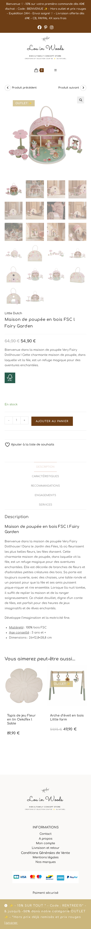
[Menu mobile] (55, 70)
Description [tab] (45, 466)
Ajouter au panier (52, 421)
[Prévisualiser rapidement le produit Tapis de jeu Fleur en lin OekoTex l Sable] (42, 673)
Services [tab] (45, 504)
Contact (45, 833)
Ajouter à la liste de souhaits (32, 444)
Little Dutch (13, 313)
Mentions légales (46, 857)
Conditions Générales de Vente (45, 853)
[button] (80, 99)
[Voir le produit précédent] (8, 88)
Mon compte (45, 843)
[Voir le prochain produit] (83, 88)
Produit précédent (24, 87)
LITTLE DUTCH (58, 712)
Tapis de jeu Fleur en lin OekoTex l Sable (21, 719)
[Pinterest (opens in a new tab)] (46, 27)
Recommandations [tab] (45, 485)
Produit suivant (68, 87)
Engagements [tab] (45, 495)
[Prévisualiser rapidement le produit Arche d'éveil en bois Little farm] (85, 673)
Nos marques (46, 862)
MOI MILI (12, 712)
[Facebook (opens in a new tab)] (39, 27)
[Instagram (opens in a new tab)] (52, 27)
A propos (45, 838)
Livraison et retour (45, 848)
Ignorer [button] (11, 922)
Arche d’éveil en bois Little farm (67, 717)
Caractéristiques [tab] (45, 476)
